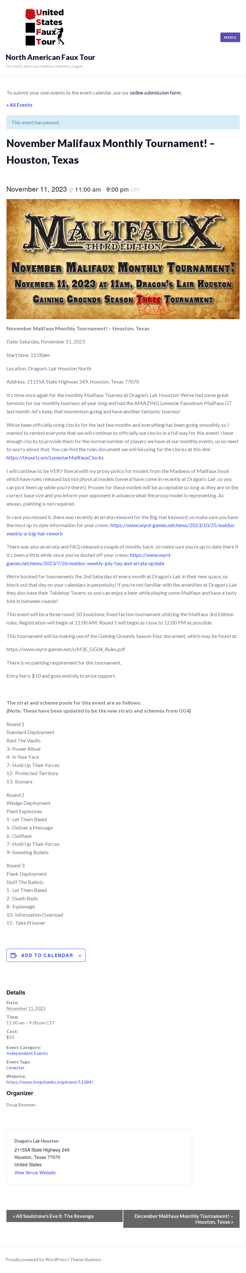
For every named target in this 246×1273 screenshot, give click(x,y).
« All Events (19, 105)
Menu (230, 37)
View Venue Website (35, 1172)
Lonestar (15, 1067)
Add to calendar (47, 955)
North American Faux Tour (50, 57)
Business (93, 1259)
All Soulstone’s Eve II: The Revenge (53, 1216)
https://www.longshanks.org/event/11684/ (49, 1082)
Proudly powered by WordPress (36, 1259)
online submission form (155, 92)
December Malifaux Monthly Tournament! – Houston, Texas (184, 1219)
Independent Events (27, 1053)
